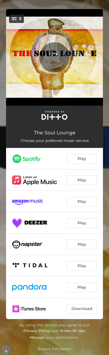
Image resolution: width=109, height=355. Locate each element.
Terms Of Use (72, 330)
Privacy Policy (36, 330)
